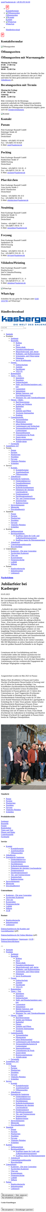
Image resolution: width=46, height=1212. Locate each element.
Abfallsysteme (21, 441)
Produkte (9, 952)
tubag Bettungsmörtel (24, 424)
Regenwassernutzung (24, 439)
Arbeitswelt (15, 542)
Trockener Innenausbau (25, 413)
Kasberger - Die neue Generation (23, 551)
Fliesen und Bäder (8, 832)
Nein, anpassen (21, 1195)
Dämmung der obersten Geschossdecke (25, 491)
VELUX (19, 371)
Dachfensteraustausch (24, 496)
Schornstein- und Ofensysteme (27, 356)
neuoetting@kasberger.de (17, 228)
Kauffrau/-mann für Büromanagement (30, 540)
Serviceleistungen (17, 505)
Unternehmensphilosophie (21, 544)
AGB (8, 911)
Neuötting (15, 457)
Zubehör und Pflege (23, 411)
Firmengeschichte (17, 560)
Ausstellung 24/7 (12, 446)
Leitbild (14, 562)
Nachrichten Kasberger (20, 553)
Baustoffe (15, 341)
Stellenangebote (17, 531)
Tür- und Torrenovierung (25, 498)
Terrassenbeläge (22, 419)
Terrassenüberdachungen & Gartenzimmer (26, 429)
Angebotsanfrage (22, 472)
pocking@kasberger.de (16, 173)
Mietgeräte (15, 507)
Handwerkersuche (18, 569)
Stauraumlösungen (23, 433)
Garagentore (20, 389)
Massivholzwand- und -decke (27, 352)
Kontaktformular (22, 470)
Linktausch (15, 573)
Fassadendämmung (23, 483)
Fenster (14, 363)
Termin (8, 1064)
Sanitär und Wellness (24, 404)
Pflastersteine (21, 422)
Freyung (14, 459)
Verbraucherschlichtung (10, 941)
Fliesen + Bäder (17, 400)
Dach (18, 345)
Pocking (14, 452)
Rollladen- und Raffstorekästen (28, 354)
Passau (13, 450)
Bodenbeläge (16, 373)
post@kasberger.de (8, 2)
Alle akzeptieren (7, 1195)
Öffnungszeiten (22, 474)
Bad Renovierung (22, 402)
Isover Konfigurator (23, 360)
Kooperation (11, 902)
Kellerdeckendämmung (25, 487)
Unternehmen (11, 1164)
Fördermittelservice (23, 481)
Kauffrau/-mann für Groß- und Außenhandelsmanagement (27, 537)
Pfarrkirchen (15, 455)
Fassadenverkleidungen (25, 349)
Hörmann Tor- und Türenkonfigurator (30, 398)
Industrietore (20, 391)
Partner (8, 1182)
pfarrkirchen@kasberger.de (17, 200)
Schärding (15, 463)
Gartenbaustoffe (17, 417)
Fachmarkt (15, 444)
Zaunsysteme (21, 437)
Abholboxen (6, 80)
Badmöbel (20, 406)
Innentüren (20, 378)
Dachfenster (20, 369)
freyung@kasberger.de (16, 255)
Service (9, 1081)
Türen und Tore (7, 830)
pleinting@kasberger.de (16, 283)
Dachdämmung (22, 485)
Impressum (23, 939)
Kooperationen (16, 558)
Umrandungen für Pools (25, 435)
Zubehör (19, 367)
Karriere (9, 1145)
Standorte (9, 1127)
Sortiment (14, 338)
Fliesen (18, 409)
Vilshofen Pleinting (18, 461)
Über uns (14, 555)
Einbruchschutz (22, 365)
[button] (2, 330)
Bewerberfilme (16, 547)
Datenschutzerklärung (9, 939)
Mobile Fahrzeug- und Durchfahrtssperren (24, 394)
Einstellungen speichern (24, 1210)
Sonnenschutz (21, 501)
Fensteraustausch (22, 494)
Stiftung (14, 564)
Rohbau (19, 343)
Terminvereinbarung (16, 110)
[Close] (2, 946)
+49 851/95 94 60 (23, 2)
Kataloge (19, 415)
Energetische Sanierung (20, 479)
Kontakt (14, 468)
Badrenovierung (22, 503)
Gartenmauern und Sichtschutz (27, 426)
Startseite (9, 334)
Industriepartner (17, 571)
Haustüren (20, 380)
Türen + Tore (16, 376)
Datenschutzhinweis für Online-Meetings (17, 935)
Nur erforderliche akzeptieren (12, 1198)
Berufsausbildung (18, 533)
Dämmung (20, 358)
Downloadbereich (18, 509)
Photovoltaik (21, 347)
